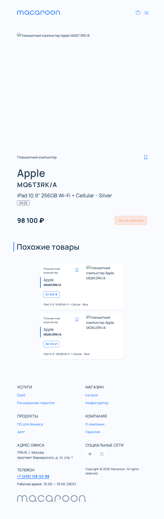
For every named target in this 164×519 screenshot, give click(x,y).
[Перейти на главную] (42, 12)
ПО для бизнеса (30, 424)
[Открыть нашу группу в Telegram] (89, 454)
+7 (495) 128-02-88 (33, 476)
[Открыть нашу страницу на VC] (101, 454)
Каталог (91, 395)
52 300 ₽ (51, 294)
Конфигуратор (96, 402)
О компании (94, 424)
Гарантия (92, 432)
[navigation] (82, 498)
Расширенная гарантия (36, 402)
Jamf (21, 432)
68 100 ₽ (51, 344)
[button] (145, 157)
